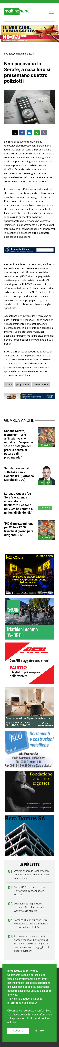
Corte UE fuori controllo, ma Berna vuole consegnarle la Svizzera (29, 890)
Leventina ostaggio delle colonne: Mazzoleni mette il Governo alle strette (29, 907)
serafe (9, 384)
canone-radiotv (41, 384)
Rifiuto (39, 1030)
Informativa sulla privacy (22, 1002)
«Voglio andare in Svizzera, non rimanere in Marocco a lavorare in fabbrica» (31, 874)
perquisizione (22, 384)
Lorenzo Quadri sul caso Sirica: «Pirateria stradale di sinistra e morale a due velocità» (31, 923)
